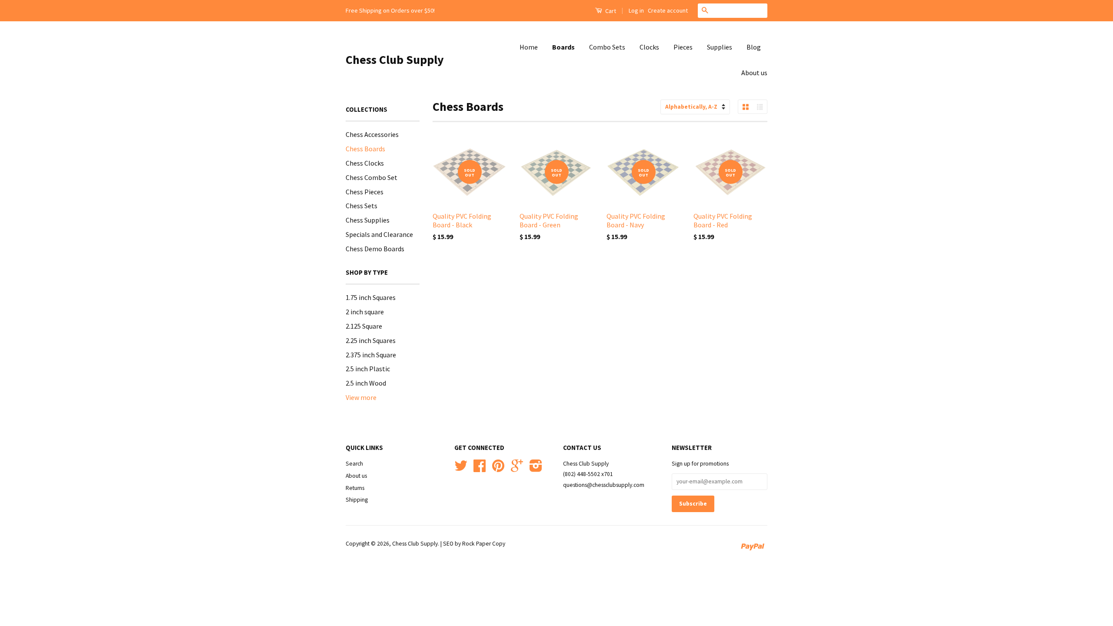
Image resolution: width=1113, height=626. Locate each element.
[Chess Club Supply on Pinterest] (498, 469)
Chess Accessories (372, 134)
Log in (636, 10)
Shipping (357, 499)
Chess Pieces (364, 191)
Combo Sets (607, 47)
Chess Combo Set (371, 177)
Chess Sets (361, 205)
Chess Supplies (368, 220)
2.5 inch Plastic (368, 368)
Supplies (719, 47)
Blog (753, 47)
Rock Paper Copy (483, 543)
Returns (355, 488)
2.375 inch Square (371, 354)
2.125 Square (364, 326)
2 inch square (365, 311)
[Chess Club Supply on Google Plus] (516, 469)
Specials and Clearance (379, 234)
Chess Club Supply (395, 59)
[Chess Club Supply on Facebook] (479, 469)
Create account (668, 10)
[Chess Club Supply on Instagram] (536, 469)
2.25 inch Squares (371, 340)
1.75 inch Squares (371, 297)
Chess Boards (365, 148)
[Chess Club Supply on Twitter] (460, 469)
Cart (610, 11)
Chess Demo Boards (375, 248)
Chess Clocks (365, 163)
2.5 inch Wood (366, 383)
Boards (563, 47)
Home (529, 47)
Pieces (683, 47)
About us (754, 72)
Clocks (649, 47)
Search (354, 463)
